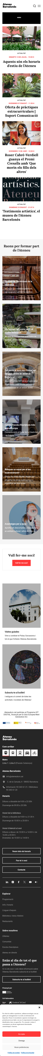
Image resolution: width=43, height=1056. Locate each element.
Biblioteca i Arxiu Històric (12, 916)
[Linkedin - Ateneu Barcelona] (6, 883)
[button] (39, 1007)
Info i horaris (7, 905)
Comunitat (6, 941)
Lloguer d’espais (9, 910)
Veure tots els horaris (21, 851)
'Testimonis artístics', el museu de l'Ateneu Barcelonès (21, 215)
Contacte (21, 870)
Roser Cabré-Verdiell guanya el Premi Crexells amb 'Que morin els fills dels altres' (21, 163)
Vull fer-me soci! (21, 563)
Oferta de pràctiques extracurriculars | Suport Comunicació (21, 111)
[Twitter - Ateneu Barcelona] (24, 883)
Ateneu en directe (9, 953)
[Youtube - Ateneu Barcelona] (30, 883)
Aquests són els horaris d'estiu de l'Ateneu (21, 63)
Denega (22, 1041)
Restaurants (7, 921)
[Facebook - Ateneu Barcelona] (18, 883)
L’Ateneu (5, 936)
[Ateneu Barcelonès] (9, 10)
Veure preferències (21, 1047)
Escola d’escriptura (10, 947)
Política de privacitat (27, 1053)
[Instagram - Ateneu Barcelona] (12, 883)
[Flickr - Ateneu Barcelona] (36, 883)
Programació (7, 899)
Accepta (21, 1034)
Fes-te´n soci (21, 860)
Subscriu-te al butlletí (21, 979)
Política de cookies (14, 1053)
